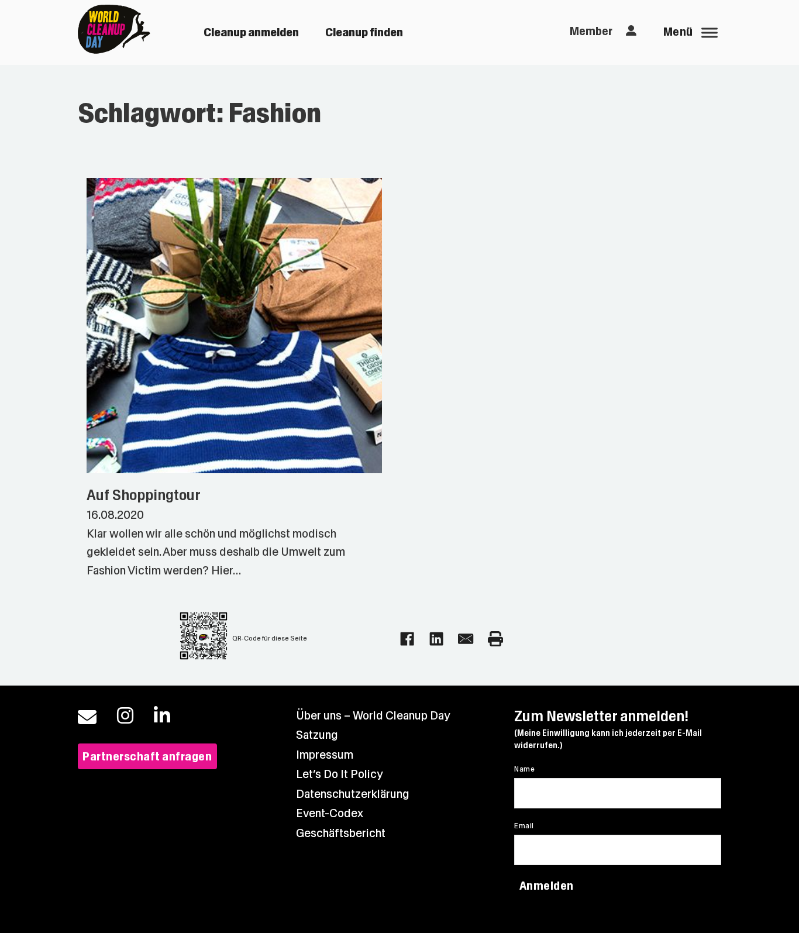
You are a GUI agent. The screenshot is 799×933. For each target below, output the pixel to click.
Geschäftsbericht (340, 833)
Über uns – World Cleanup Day (373, 716)
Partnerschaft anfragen (147, 756)
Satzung (317, 735)
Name (524, 769)
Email (523, 825)
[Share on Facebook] (407, 638)
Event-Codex (329, 813)
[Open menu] (709, 33)
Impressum (324, 755)
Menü (678, 32)
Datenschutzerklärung (352, 794)
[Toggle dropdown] (631, 31)
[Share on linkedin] (436, 638)
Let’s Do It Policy (339, 774)
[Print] (495, 638)
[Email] (465, 638)
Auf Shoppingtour (144, 495)
